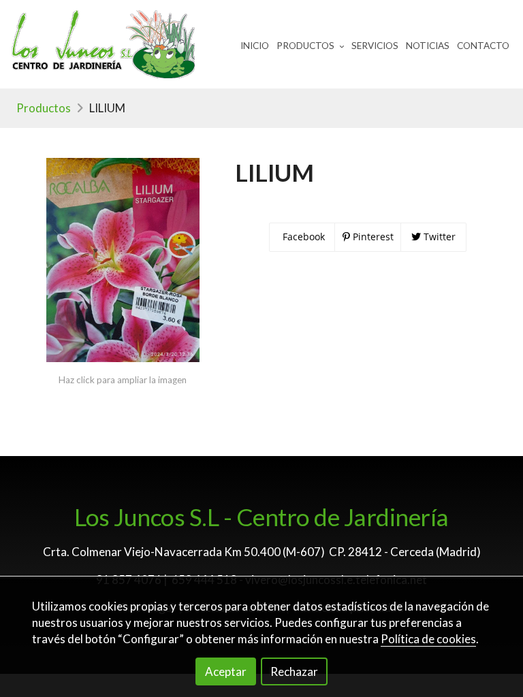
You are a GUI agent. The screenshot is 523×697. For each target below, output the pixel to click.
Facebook (302, 236)
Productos (43, 108)
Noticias (427, 45)
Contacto (483, 45)
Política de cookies (428, 639)
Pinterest (372, 236)
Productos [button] (306, 45)
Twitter (438, 236)
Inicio (254, 45)
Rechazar (294, 671)
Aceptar (226, 671)
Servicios (374, 45)
